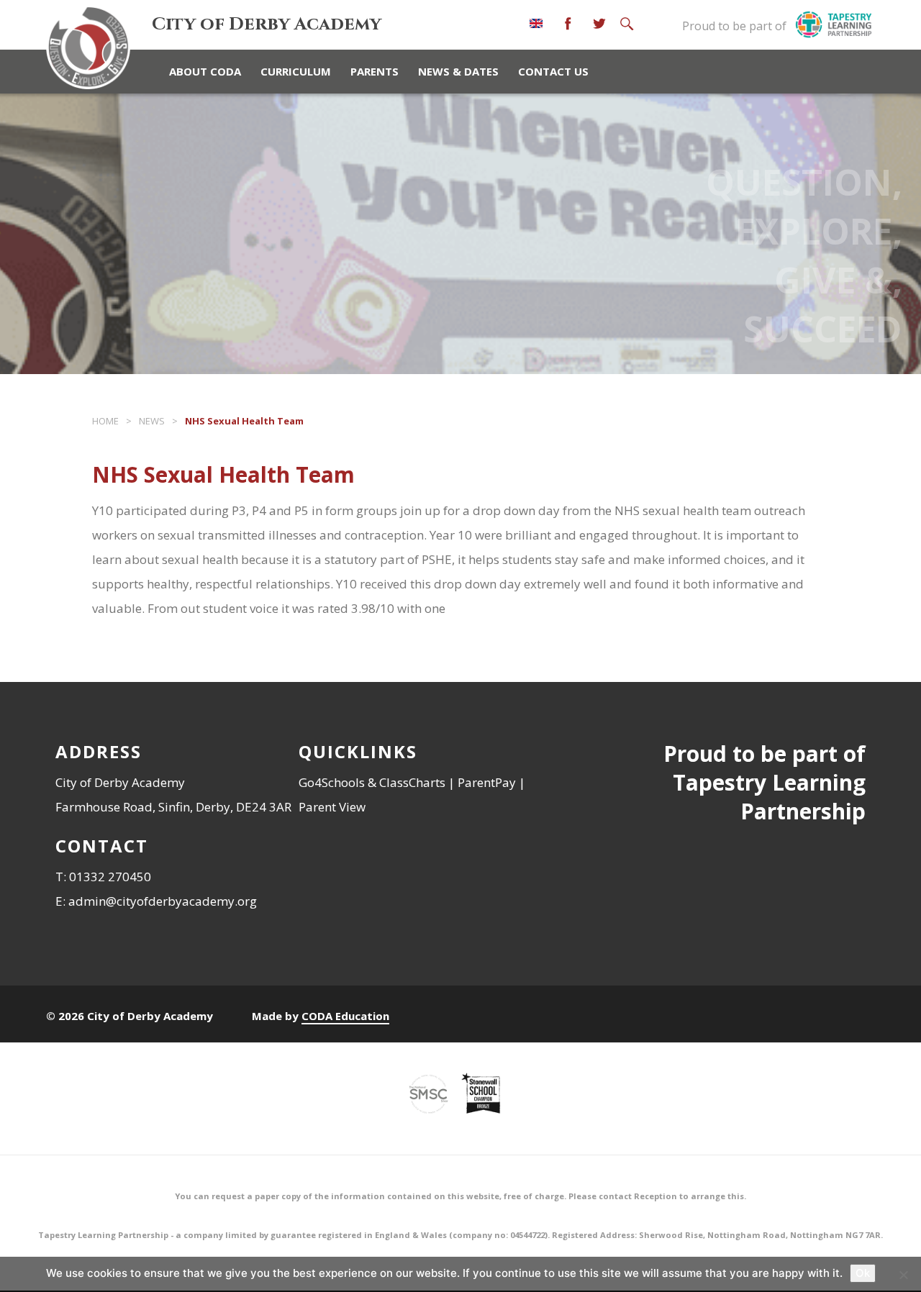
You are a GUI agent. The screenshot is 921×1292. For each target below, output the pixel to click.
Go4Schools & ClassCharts (372, 782)
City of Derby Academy (266, 24)
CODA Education (345, 1016)
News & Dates (458, 71)
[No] (903, 1275)
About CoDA (205, 71)
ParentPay (487, 782)
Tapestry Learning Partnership (769, 797)
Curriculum (295, 71)
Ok (863, 1273)
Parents (374, 71)
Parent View (332, 807)
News (152, 420)
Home (105, 420)
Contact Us (553, 71)
